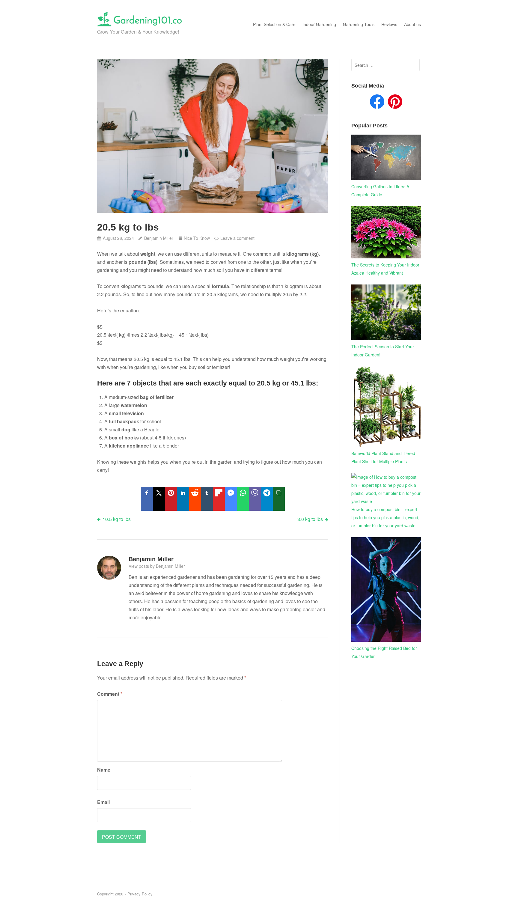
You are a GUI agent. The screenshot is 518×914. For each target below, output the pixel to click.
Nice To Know (197, 238)
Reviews (389, 24)
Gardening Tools (358, 24)
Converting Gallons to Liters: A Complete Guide (380, 190)
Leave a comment (237, 238)
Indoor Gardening (319, 24)
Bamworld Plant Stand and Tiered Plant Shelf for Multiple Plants (383, 457)
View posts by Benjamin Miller (157, 566)
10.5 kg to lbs (117, 519)
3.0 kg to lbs (310, 519)
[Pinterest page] (395, 102)
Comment (109, 693)
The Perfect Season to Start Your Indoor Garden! (382, 351)
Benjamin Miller (158, 238)
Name (103, 769)
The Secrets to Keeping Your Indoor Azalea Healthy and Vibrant (385, 269)
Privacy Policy (140, 894)
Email (103, 802)
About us (412, 24)
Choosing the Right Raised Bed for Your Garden (384, 652)
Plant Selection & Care (274, 24)
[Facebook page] (377, 102)
